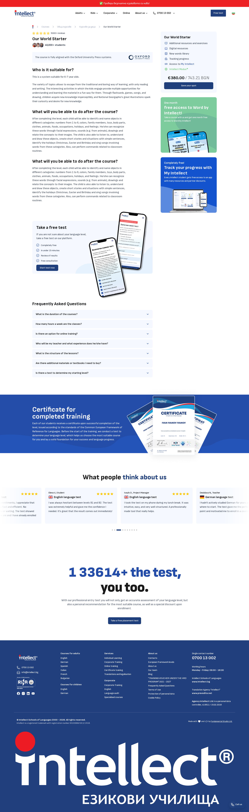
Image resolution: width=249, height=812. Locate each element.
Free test (218, 13)
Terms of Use (154, 689)
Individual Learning (113, 658)
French (64, 674)
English (64, 658)
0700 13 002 (204, 657)
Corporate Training (113, 662)
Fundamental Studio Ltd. (221, 721)
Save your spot (188, 85)
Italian (63, 670)
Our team (152, 670)
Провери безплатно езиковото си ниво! (126, 3)
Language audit (111, 693)
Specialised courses (113, 697)
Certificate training (113, 670)
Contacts (152, 658)
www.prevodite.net (202, 693)
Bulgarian (65, 678)
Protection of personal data (161, 693)
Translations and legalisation (117, 674)
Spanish (64, 666)
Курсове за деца (87, 26)
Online (126, 13)
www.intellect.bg (201, 681)
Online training (111, 666)
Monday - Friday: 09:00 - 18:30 (208, 670)
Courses (45, 26)
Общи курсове (64, 26)
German (64, 662)
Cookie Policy (154, 697)
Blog (150, 674)
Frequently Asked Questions (161, 685)
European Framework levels (161, 662)
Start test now (47, 267)
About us (152, 666)
